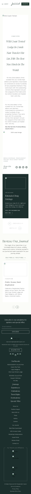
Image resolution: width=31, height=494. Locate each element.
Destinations (15, 398)
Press (15, 415)
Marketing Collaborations (15, 434)
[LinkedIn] (23, 167)
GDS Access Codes (15, 431)
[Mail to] (17, 167)
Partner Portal (15, 440)
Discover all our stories (15, 257)
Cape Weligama (15, 369)
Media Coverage (9, 158)
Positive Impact (15, 409)
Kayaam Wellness (15, 378)
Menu (6, 4)
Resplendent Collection (15, 364)
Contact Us (15, 443)
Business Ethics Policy (15, 491)
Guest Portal (15, 437)
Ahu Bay (15, 380)
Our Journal (15, 425)
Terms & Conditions (15, 486)
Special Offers (15, 401)
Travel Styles (15, 394)
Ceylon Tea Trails (15, 367)
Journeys (15, 384)
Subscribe (15, 331)
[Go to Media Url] (15, 469)
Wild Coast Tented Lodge (13, 160)
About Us (15, 406)
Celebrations (15, 391)
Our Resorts (15, 361)
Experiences (15, 388)
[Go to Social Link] (10, 355)
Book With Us (15, 412)
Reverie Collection (15, 375)
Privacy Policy (15, 489)
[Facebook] (20, 167)
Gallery (15, 418)
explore (8, 213)
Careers (15, 421)
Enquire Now (15, 350)
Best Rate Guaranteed (15, 428)
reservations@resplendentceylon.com (15, 341)
